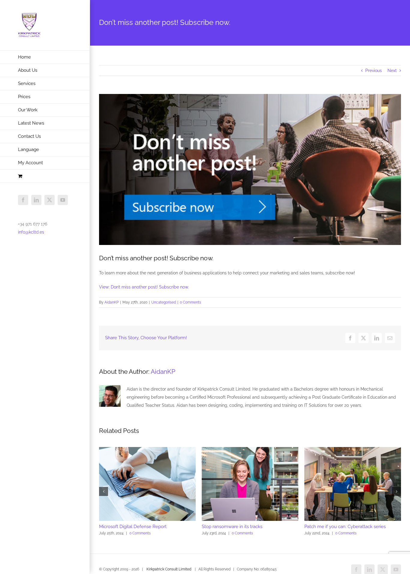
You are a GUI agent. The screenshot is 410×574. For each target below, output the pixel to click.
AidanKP (111, 302)
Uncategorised (163, 302)
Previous (373, 70)
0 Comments (190, 302)
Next (392, 70)
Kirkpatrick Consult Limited (169, 569)
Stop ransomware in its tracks (232, 526)
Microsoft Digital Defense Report (133, 526)
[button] (103, 491)
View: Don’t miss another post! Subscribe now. (144, 287)
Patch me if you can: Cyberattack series (345, 526)
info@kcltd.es (31, 232)
